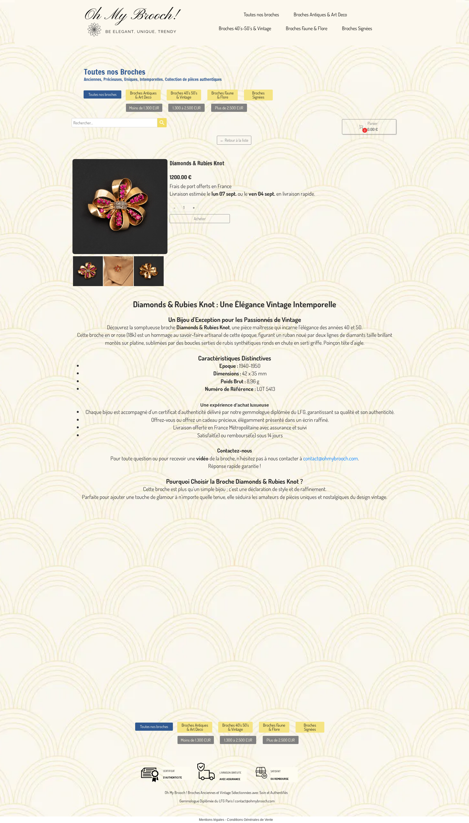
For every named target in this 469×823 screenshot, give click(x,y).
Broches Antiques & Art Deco (320, 14)
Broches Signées (357, 28)
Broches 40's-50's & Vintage (245, 28)
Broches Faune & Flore (306, 28)
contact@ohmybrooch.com (330, 458)
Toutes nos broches (261, 14)
